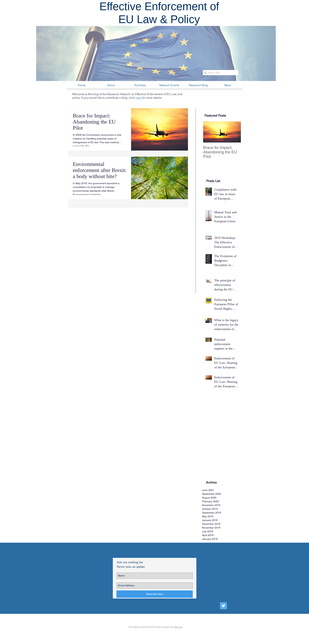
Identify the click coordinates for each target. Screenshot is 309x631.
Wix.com (178, 627)
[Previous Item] (208, 132)
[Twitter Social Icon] (223, 605)
